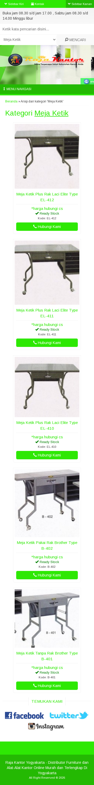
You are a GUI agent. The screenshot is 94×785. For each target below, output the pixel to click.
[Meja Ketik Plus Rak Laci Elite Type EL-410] (47, 414)
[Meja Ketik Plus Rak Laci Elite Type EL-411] (47, 302)
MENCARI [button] (77, 40)
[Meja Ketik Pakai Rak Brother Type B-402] (47, 534)
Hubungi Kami (49, 227)
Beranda (11, 101)
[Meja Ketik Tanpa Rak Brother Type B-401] (47, 645)
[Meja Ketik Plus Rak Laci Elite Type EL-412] (47, 186)
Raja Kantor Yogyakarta (25, 762)
